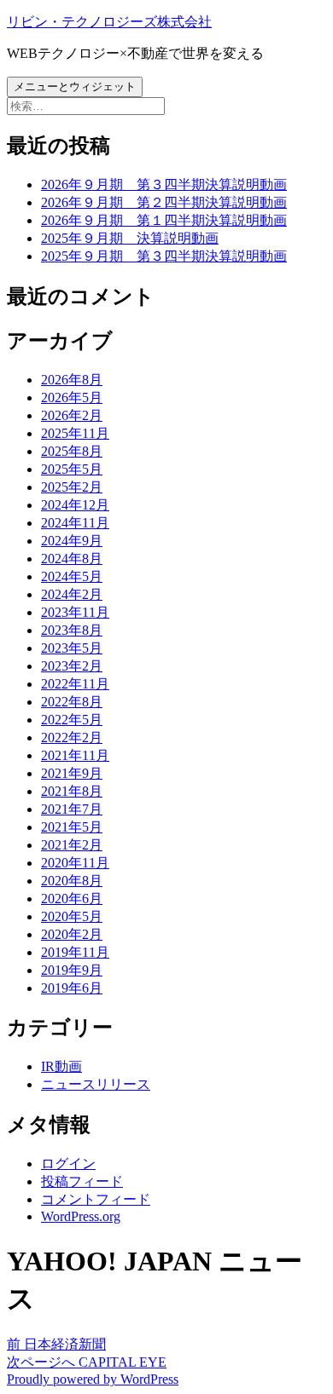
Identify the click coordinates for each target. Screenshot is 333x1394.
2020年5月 (71, 916)
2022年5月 (71, 719)
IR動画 (61, 1066)
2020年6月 (71, 898)
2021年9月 (71, 773)
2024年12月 (75, 505)
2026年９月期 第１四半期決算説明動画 (164, 220)
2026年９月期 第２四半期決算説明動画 (164, 202)
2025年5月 (71, 469)
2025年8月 (71, 451)
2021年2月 (71, 845)
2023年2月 (71, 666)
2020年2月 (71, 934)
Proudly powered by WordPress (92, 1379)
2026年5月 (71, 397)
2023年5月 (71, 648)
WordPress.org (80, 1216)
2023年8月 (71, 630)
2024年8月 (71, 558)
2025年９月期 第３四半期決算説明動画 (164, 256)
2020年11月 (75, 862)
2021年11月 (75, 755)
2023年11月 (75, 612)
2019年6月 (71, 988)
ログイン (68, 1163)
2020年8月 (71, 880)
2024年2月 (71, 594)
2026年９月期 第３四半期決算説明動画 (164, 184)
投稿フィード (82, 1181)
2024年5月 (71, 576)
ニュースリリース (95, 1084)
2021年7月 (71, 809)
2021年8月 (71, 791)
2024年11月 (75, 523)
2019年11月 (75, 952)
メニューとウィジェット (75, 86)
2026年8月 (71, 379)
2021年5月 (71, 827)
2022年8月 (71, 701)
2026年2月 (71, 415)
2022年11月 (75, 684)
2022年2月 (71, 737)
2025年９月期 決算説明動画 (130, 238)
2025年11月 (75, 433)
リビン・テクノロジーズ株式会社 (109, 21)
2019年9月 (71, 970)
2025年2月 (71, 487)
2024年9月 (71, 540)
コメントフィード (95, 1199)
